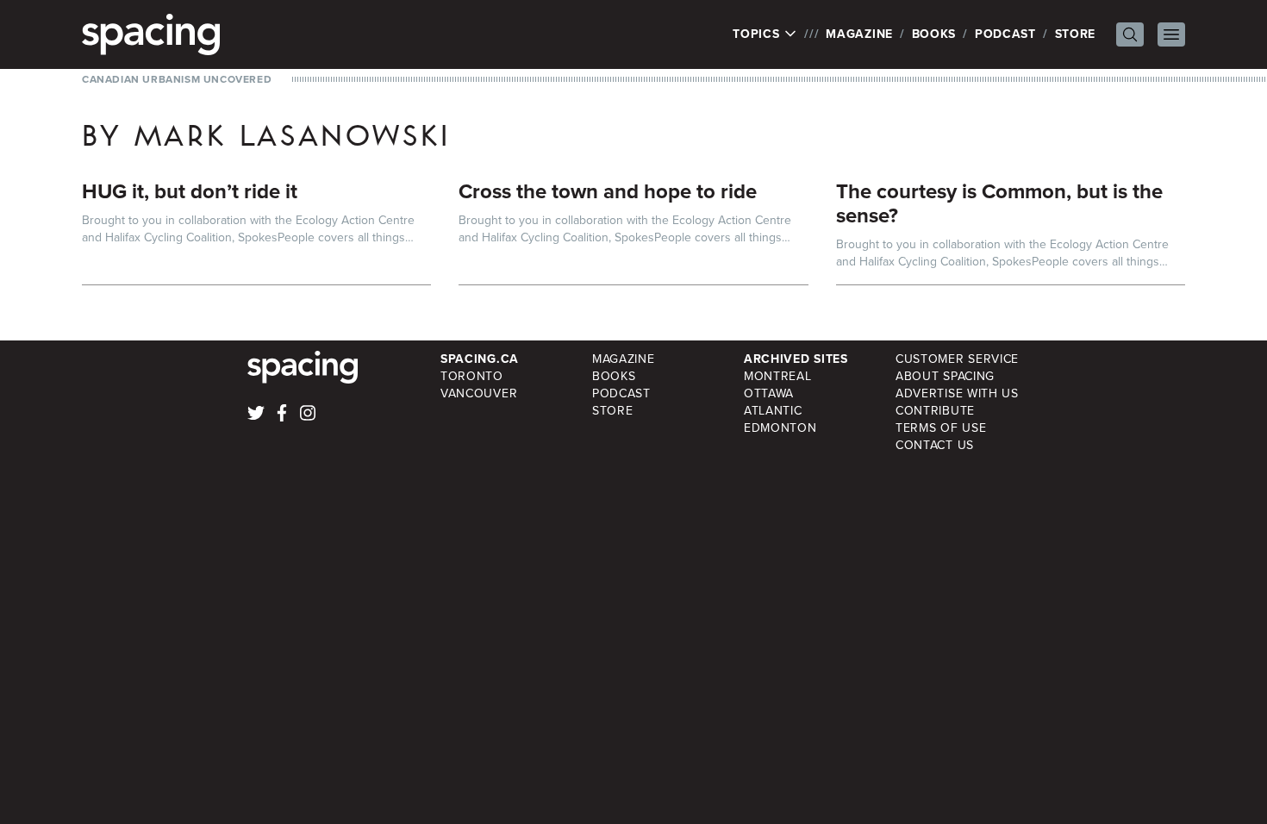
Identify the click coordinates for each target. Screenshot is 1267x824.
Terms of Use (941, 428)
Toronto (471, 376)
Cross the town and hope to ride (608, 191)
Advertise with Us (957, 393)
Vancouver (478, 393)
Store (1075, 34)
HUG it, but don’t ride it (189, 191)
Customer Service (957, 359)
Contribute (935, 411)
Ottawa (769, 393)
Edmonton (780, 428)
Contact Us (935, 445)
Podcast (1005, 34)
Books (934, 34)
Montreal (778, 376)
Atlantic (773, 411)
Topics (758, 34)
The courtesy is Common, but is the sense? (999, 203)
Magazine (859, 34)
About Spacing (945, 376)
